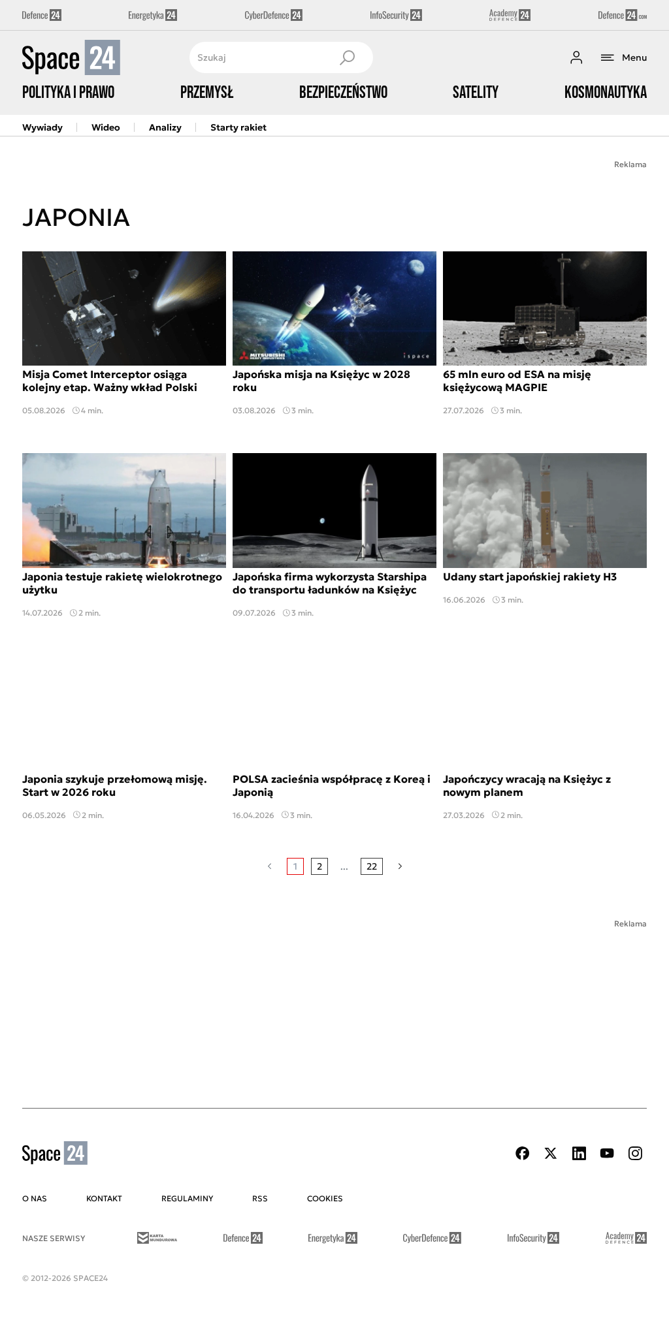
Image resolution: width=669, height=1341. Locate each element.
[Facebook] (522, 1153)
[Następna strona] (400, 866)
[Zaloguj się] (576, 57)
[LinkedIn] (579, 1153)
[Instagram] (635, 1153)
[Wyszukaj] (347, 57)
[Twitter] (551, 1153)
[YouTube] (607, 1153)
